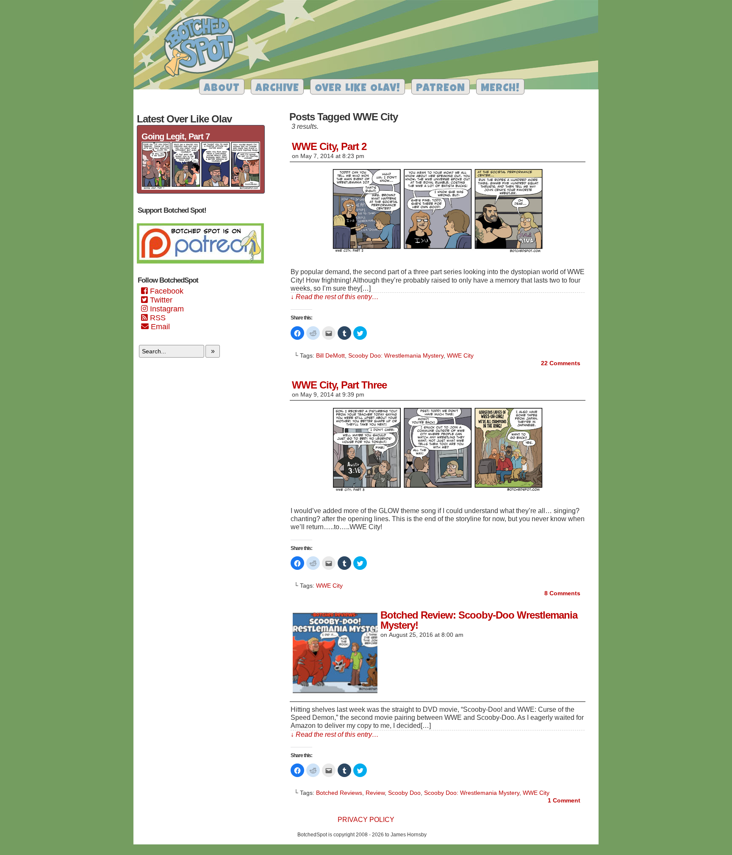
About (222, 88)
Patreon (440, 88)
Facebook (165, 291)
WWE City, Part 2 (329, 146)
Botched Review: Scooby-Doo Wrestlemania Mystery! (478, 620)
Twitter (160, 300)
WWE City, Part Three (339, 385)
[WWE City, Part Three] (437, 492)
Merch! (500, 88)
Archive (277, 88)
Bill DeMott (330, 355)
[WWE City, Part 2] (437, 253)
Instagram (166, 309)
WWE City (460, 355)
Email (159, 326)
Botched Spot (203, 47)
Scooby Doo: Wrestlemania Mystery (396, 355)
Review (375, 792)
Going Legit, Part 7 (175, 136)
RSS (157, 318)
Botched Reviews (339, 792)
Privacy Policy (366, 819)
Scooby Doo (404, 792)
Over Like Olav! (357, 88)
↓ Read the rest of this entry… (335, 296)
